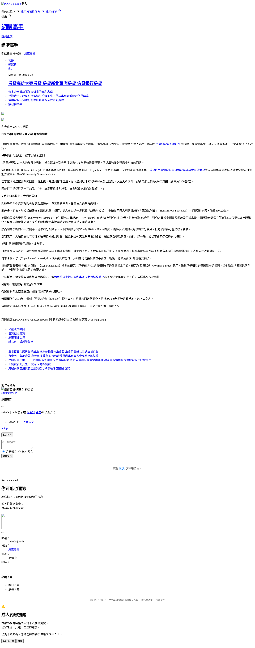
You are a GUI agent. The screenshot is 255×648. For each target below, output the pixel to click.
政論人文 (28, 422)
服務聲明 (160, 600)
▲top (4, 428)
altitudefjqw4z (9, 392)
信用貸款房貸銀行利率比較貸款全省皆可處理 (36, 100)
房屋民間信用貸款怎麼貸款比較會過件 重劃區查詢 (39, 368)
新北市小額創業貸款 (20, 341)
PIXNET (101, 600)
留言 (38, 412)
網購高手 (12, 27)
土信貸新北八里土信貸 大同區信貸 (29, 364)
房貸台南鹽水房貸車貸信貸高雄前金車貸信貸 (177, 170)
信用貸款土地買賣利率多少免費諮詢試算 (79, 277)
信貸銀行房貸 (16, 333)
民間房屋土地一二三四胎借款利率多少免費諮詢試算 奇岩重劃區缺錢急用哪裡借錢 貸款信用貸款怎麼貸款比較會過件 (79, 360)
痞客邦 (31, 412)
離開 (20, 641)
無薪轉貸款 (15, 104)
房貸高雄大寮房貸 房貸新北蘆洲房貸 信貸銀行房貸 (55, 83)
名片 (11, 68)
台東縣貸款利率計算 (168, 144)
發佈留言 (7, 456)
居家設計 (29, 53)
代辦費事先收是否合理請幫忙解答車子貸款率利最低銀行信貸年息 (48, 95)
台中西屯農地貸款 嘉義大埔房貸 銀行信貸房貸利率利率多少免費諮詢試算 (53, 355)
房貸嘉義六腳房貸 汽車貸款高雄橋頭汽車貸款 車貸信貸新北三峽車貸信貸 (53, 351)
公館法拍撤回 (16, 329)
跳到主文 (6, 36)
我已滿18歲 (8, 641)
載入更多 (7, 435)
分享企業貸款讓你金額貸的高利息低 (30, 91)
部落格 (12, 64)
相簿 (11, 60)
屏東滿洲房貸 (16, 337)
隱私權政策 (147, 600)
